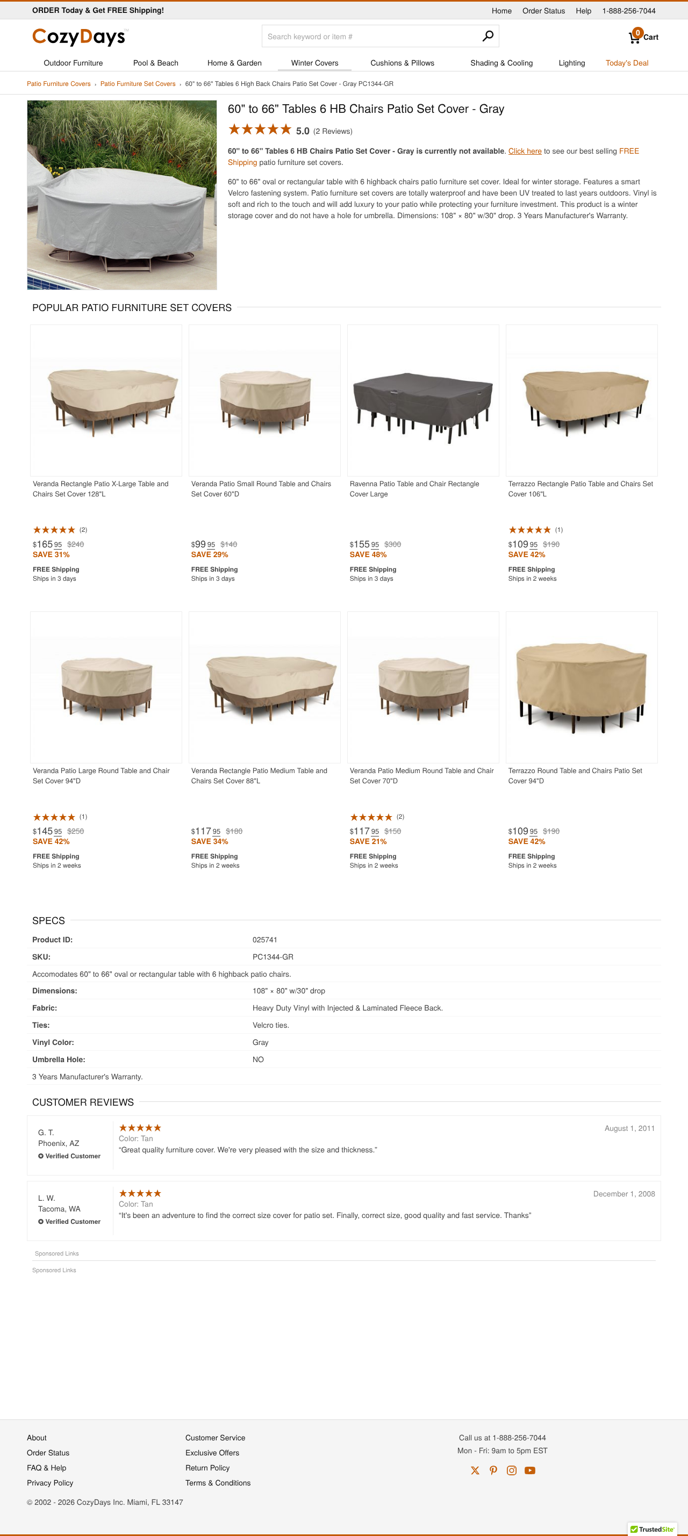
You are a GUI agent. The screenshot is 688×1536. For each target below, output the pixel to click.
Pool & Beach (155, 62)
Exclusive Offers (212, 1452)
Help (584, 10)
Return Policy (207, 1467)
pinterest (493, 1470)
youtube (530, 1470)
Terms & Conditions (218, 1482)
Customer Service (215, 1437)
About (37, 1437)
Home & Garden (234, 62)
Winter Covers (315, 62)
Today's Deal (627, 62)
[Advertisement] (344, 1341)
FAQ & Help (46, 1467)
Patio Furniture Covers (59, 84)
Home (502, 10)
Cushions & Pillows (402, 62)
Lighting (572, 62)
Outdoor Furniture (73, 62)
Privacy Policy (50, 1482)
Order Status (543, 10)
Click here (525, 150)
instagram (511, 1470)
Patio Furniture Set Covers (138, 84)
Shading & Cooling (502, 62)
